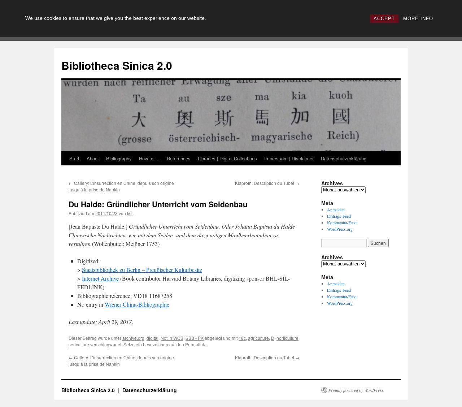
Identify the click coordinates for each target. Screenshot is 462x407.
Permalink (195, 344)
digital (152, 338)
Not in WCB (172, 338)
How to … (149, 158)
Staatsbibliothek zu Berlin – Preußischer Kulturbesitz (142, 269)
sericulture (79, 344)
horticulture (287, 338)
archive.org (133, 338)
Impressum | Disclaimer (289, 158)
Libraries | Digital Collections (227, 158)
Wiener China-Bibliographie (137, 304)
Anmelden (336, 209)
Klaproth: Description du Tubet (267, 183)
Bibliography (119, 158)
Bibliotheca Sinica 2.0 (116, 65)
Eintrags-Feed (339, 216)
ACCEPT (384, 18)
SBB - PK (195, 338)
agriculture (258, 338)
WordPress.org (340, 229)
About (93, 158)
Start (74, 158)
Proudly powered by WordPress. (356, 390)
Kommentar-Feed (342, 222)
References (179, 158)
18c (242, 338)
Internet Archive (100, 278)
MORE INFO (418, 18)
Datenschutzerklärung (343, 158)
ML (130, 213)
